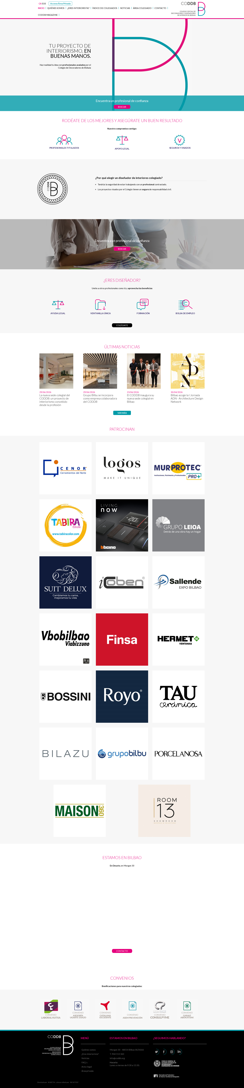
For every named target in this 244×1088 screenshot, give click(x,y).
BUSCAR (122, 107)
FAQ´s (84, 1062)
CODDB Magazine (48, 15)
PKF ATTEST (74, 1082)
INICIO (41, 8)
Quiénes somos (55, 8)
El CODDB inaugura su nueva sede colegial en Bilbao (140, 398)
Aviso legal (86, 1066)
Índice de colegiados (104, 8)
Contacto (160, 8)
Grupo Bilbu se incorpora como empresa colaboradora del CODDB (100, 398)
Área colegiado (142, 8)
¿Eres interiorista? (78, 8)
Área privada (87, 1071)
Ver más (122, 413)
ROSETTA (51, 1082)
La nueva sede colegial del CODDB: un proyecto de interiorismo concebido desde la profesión (54, 400)
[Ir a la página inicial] (188, 17)
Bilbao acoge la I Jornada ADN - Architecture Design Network (187, 398)
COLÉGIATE (122, 325)
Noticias (125, 8)
